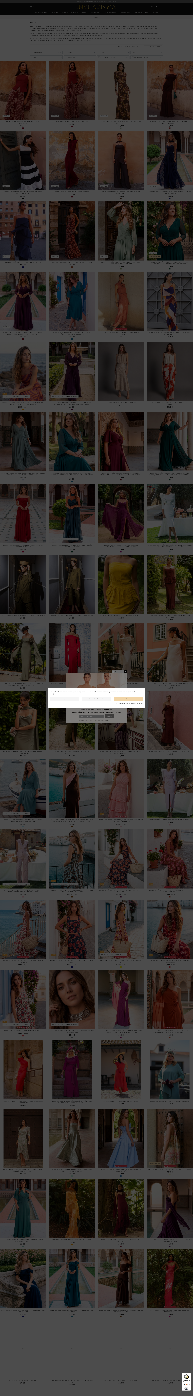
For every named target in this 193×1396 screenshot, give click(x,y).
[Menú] (190, 1374)
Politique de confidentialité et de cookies (129, 703)
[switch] (186, 1388)
